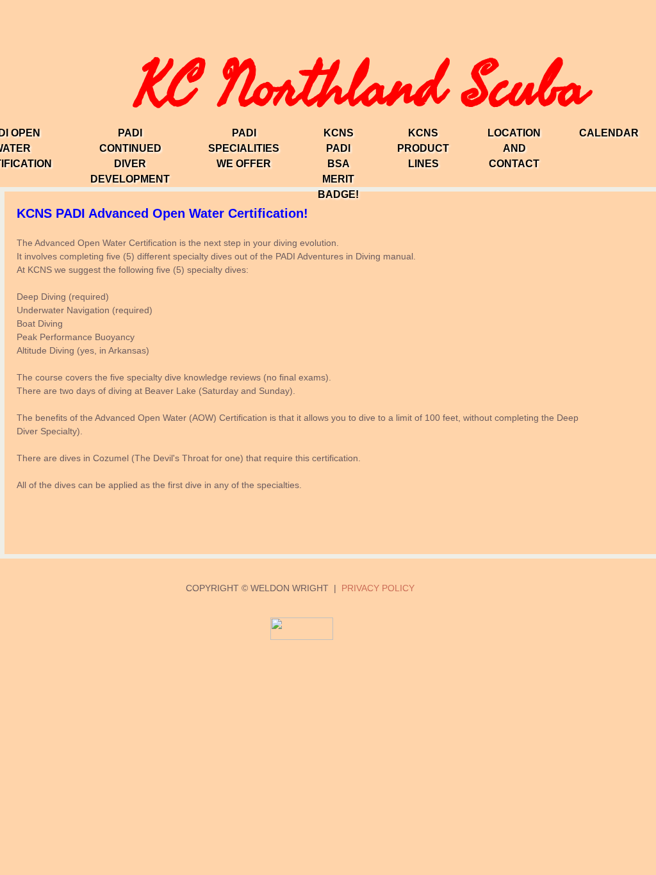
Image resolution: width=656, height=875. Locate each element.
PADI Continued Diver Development (130, 155)
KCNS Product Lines (423, 148)
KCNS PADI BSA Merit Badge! (338, 163)
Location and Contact (514, 148)
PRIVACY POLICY (377, 588)
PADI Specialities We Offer (243, 148)
